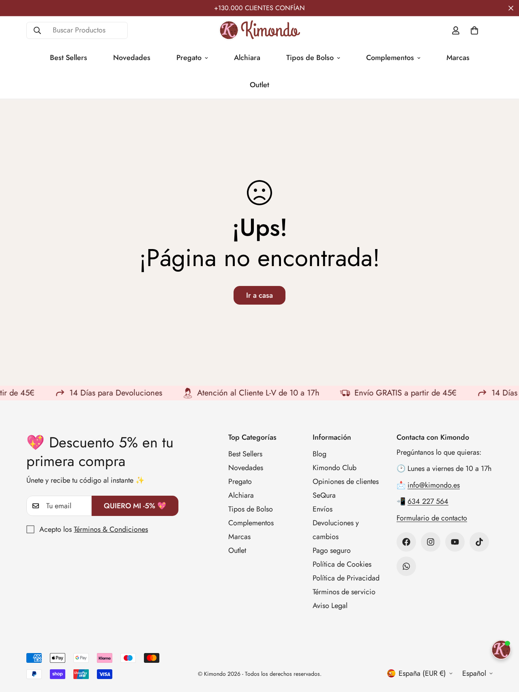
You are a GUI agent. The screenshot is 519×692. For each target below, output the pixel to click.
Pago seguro (332, 550)
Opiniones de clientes (346, 481)
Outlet (259, 85)
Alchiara (247, 57)
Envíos (322, 509)
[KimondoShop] (259, 30)
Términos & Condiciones (111, 529)
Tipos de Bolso (310, 57)
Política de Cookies (342, 564)
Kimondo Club (334, 467)
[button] (474, 30)
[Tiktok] (479, 542)
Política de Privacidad (346, 578)
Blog (319, 454)
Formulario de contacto (432, 518)
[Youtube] (455, 542)
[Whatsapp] (406, 566)
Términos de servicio (344, 592)
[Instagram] (430, 542)
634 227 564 (427, 501)
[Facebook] (406, 542)
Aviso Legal (330, 605)
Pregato (189, 57)
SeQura (324, 495)
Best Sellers (68, 57)
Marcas (458, 57)
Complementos (390, 57)
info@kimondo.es (433, 485)
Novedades (131, 57)
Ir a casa (259, 295)
